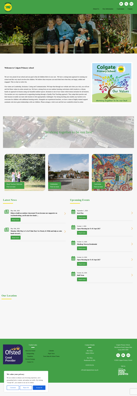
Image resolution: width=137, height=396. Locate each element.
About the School (30, 350)
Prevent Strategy (30, 359)
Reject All (26, 387)
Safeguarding (30, 353)
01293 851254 (90, 365)
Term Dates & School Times (51, 356)
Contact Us (30, 362)
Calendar (51, 350)
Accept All (39, 387)
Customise (13, 387)
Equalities (30, 356)
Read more (15, 219)
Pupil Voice (51, 353)
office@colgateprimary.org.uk (89, 370)
